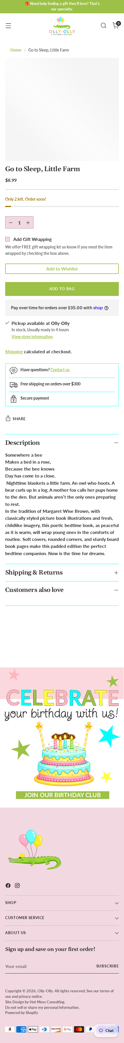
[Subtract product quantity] (10, 222)
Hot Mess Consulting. (47, 1002)
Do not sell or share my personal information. (42, 1007)
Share (19, 418)
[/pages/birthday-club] (62, 737)
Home (15, 49)
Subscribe (107, 966)
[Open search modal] (103, 26)
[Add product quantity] (28, 222)
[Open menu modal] (8, 26)
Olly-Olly (45, 991)
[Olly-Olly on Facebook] (8, 886)
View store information (32, 336)
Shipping (14, 351)
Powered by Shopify (21, 1013)
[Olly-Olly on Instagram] (17, 886)
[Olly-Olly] (62, 25)
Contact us (59, 369)
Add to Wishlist (62, 268)
